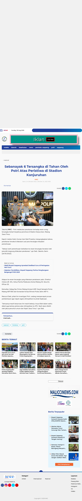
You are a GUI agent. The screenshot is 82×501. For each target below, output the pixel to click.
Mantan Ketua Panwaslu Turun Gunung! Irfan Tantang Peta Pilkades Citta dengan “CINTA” (59, 428)
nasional (6, 325)
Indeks (6, 147)
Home (6, 130)
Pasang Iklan (75, 481)
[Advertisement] (41, 7)
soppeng (60, 147)
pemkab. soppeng (42, 147)
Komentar (7, 186)
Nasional (47, 479)
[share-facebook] (63, 188)
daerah (13, 147)
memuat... (7, 318)
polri (53, 147)
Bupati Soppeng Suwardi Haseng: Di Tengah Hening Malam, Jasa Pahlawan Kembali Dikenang (59, 437)
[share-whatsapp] (69, 188)
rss (72, 489)
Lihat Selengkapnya (64, 464)
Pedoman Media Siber (76, 484)
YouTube (18, 488)
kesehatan (23, 147)
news (31, 147)
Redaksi (73, 479)
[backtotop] (41, 472)
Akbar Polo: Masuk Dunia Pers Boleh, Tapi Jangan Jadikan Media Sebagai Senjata (59, 456)
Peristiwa (15, 325)
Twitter (14, 488)
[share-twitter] (66, 188)
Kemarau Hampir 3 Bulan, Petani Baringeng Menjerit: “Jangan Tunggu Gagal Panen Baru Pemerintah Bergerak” (59, 446)
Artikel (24, 479)
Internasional (37, 479)
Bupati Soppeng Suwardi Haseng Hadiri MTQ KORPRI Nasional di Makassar (59, 419)
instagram (74, 486)
